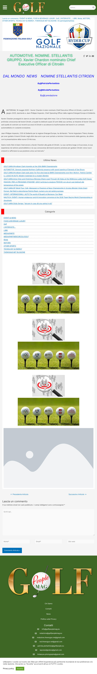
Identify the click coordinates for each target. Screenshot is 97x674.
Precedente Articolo (19, 494)
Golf (57, 18)
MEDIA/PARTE (9, 233)
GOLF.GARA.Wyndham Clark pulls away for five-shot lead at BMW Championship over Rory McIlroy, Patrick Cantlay (48, 173)
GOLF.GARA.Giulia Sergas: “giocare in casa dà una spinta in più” (28, 203)
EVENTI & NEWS (26, 18)
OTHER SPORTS (8, 21)
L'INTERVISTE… (9, 227)
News (48, 614)
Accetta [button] (20, 669)
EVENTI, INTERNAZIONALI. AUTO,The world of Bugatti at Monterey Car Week (33, 194)
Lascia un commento (10, 18)
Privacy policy (8, 668)
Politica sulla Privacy (48, 619)
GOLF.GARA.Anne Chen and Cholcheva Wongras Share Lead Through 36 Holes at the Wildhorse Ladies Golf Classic (48, 179)
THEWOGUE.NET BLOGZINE (45, 21)
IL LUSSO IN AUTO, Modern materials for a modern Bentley (26, 176)
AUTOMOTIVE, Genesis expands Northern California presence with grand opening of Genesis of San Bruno (44, 170)
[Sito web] (81, 542)
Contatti (48, 609)
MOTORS (86, 18)
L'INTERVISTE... (66, 18)
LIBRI (75, 18)
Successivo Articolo (77, 494)
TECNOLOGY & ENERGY (25, 21)
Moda (80, 18)
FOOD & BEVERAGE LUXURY (44, 18)
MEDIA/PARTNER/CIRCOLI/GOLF (16, 237)
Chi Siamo (48, 604)
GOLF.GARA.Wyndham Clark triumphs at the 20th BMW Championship (30, 166)
